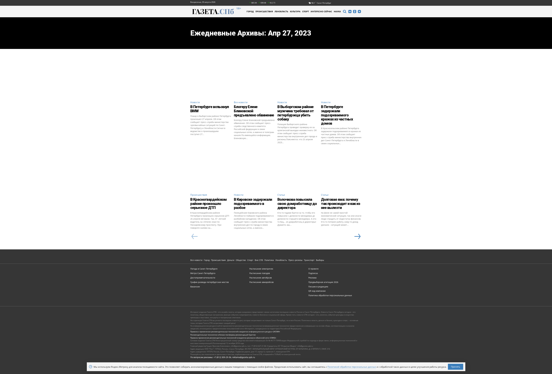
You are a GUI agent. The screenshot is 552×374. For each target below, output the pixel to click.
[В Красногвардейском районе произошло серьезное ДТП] (210, 170)
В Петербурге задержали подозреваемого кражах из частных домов (337, 115)
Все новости (241, 102)
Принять (455, 366)
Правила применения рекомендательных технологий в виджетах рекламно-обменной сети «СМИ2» (233, 338)
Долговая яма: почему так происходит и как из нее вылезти (340, 203)
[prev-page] (194, 236)
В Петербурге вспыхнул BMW (209, 109)
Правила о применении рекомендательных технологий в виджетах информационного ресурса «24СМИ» (235, 331)
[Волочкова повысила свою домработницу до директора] (297, 170)
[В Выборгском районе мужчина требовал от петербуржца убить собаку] (297, 78)
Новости (195, 102)
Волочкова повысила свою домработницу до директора (297, 203)
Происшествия (198, 194)
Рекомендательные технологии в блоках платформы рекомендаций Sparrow (223, 335)
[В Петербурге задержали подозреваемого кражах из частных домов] (341, 78)
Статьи (281, 194)
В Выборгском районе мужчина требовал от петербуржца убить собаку (295, 113)
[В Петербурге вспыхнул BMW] (210, 78)
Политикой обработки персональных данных (351, 366)
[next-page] (357, 236)
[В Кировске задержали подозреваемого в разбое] (254, 170)
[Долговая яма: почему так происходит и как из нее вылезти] (341, 170)
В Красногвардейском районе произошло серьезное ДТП (208, 203)
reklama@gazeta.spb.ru (243, 357)
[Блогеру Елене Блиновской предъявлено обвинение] (254, 78)
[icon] (344, 12)
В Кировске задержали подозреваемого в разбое (253, 203)
